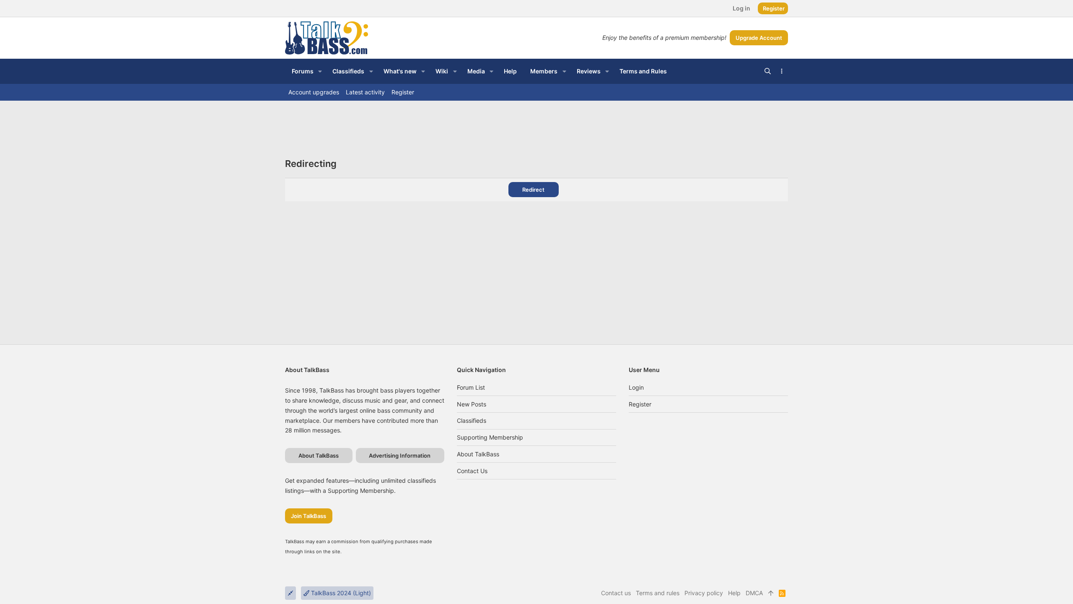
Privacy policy (703, 592)
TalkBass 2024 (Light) (340, 592)
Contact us (472, 470)
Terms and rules (657, 592)
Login (636, 387)
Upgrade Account (759, 37)
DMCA (754, 592)
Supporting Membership (490, 437)
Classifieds (471, 420)
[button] (320, 71)
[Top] (770, 593)
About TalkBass (478, 454)
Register (640, 404)
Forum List (471, 387)
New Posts (471, 404)
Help (734, 592)
